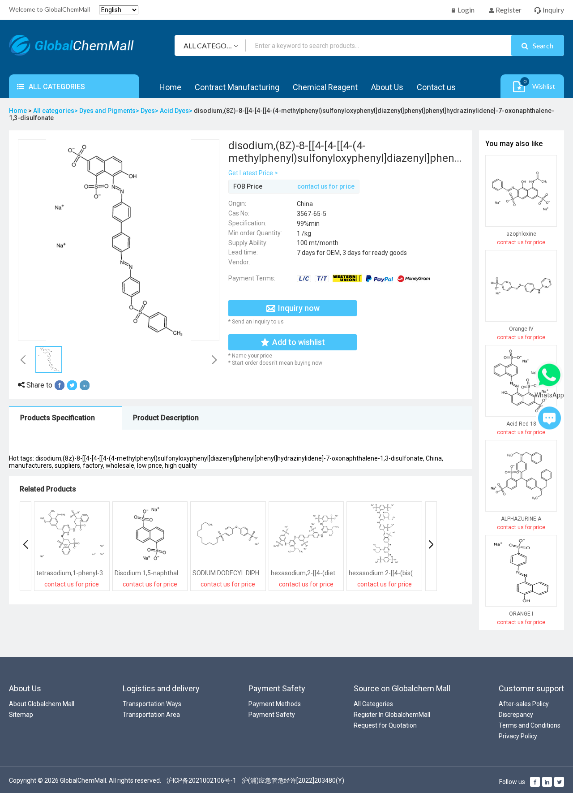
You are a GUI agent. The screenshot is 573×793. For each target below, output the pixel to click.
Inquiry (552, 9)
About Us (387, 87)
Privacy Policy (518, 736)
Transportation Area (151, 714)
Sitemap (21, 714)
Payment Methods (274, 703)
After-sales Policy (524, 703)
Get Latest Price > (253, 173)
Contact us (436, 87)
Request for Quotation (385, 725)
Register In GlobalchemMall (392, 714)
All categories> (56, 110)
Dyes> (150, 110)
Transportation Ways (152, 703)
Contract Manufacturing (237, 87)
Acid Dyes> (177, 110)
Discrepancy (516, 714)
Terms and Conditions (529, 725)
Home (170, 87)
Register (508, 9)
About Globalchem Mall (41, 703)
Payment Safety (271, 714)
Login (465, 9)
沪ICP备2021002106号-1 (201, 780)
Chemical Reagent (325, 87)
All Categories (373, 703)
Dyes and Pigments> (110, 110)
